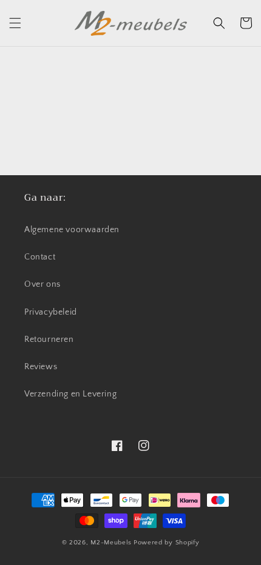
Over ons (42, 284)
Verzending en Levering (70, 394)
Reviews (40, 367)
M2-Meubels (111, 542)
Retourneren (49, 339)
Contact (39, 257)
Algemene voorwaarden (72, 230)
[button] (15, 23)
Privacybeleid (50, 312)
